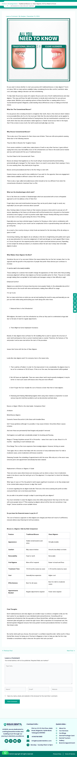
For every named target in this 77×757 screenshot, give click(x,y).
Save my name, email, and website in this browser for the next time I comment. (32, 696)
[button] (5, 753)
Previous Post (7, 650)
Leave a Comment (12, 16)
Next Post (71, 650)
